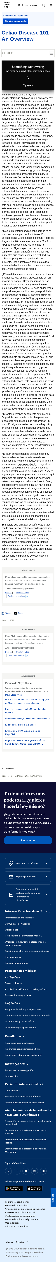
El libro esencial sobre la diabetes (20, 725)
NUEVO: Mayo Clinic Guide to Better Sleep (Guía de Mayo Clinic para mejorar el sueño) (27, 701)
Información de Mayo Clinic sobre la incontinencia (27, 719)
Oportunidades (22, 593)
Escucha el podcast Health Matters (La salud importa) (25, 711)
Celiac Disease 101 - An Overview (26, 776)
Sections (8, 53)
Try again (28, 85)
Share (8, 613)
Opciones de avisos (16, 596)
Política (8, 593)
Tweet (20, 613)
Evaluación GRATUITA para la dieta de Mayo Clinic (22, 733)
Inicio (4, 776)
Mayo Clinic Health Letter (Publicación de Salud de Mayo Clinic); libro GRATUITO (25, 742)
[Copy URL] (28, 77)
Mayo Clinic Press (13, 695)
